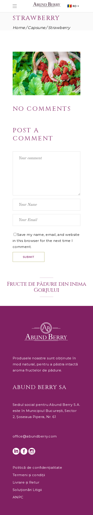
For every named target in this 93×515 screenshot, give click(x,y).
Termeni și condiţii (29, 475)
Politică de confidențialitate (37, 467)
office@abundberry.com (35, 436)
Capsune (36, 28)
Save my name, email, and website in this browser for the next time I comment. (46, 240)
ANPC (18, 497)
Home (19, 28)
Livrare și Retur (26, 482)
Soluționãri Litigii (27, 490)
